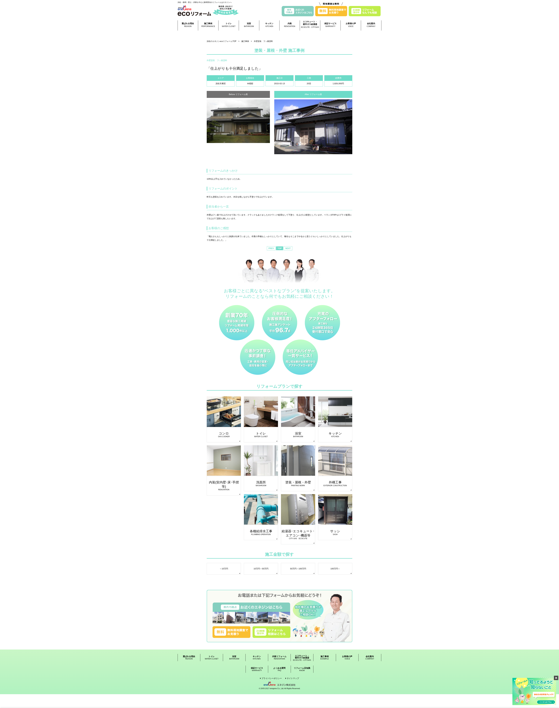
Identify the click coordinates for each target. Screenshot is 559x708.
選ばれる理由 (188, 24)
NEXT (288, 248)
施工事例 (208, 24)
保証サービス (330, 24)
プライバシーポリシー (271, 678)
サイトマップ (293, 678)
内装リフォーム (279, 657)
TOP (279, 248)
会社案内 (371, 24)
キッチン (269, 24)
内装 (289, 24)
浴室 (249, 24)
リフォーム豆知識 (302, 669)
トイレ (228, 24)
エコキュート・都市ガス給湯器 (310, 24)
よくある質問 (279, 669)
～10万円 (224, 568)
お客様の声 (351, 24)
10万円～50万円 (261, 568)
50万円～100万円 (298, 568)
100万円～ (335, 568)
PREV (271, 248)
